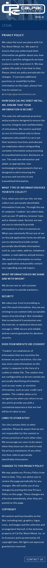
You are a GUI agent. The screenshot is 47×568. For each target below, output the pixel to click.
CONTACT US (35, 559)
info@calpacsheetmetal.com (20, 94)
